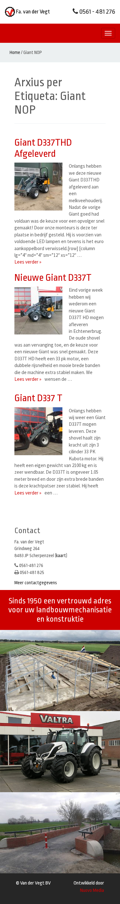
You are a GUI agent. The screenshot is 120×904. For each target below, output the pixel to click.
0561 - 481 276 (96, 11)
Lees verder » (27, 262)
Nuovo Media (92, 890)
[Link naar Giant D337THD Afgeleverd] (40, 187)
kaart (61, 555)
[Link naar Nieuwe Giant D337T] (40, 310)
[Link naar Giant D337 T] (40, 431)
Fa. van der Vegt (32, 12)
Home (15, 52)
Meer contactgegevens (35, 582)
